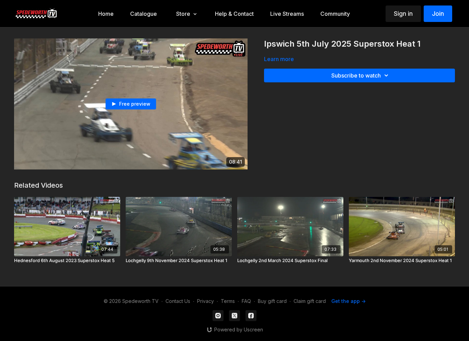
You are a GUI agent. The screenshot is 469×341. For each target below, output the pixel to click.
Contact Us (177, 301)
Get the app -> (348, 301)
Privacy (205, 301)
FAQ (246, 301)
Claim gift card (310, 301)
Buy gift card (272, 301)
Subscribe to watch (356, 75)
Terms (228, 301)
